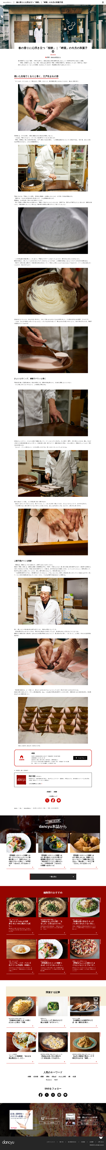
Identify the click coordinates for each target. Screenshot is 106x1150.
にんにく (49, 1079)
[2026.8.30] (85, 949)
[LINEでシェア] (59, 800)
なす (56, 1079)
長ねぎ (54, 1076)
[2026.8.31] (53, 1006)
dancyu (15, 808)
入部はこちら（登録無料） (49, 1122)
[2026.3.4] (85, 1042)
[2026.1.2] (53, 907)
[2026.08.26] (85, 843)
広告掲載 (83, 1141)
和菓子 (49, 791)
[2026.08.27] (53, 843)
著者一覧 (61, 1141)
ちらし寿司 (62, 1076)
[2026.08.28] (21, 843)
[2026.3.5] (53, 1042)
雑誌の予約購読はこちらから (87, 1123)
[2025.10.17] (21, 949)
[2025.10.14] (21, 1042)
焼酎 (29, 1076)
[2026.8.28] (21, 907)
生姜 (74, 1076)
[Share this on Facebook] (53, 800)
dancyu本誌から (56, 57)
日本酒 (35, 1076)
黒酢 (42, 1076)
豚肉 (47, 1076)
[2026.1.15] (21, 1006)
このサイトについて (50, 1141)
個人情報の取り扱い (72, 1141)
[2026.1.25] (85, 1006)
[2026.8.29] (85, 907)
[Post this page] (47, 800)
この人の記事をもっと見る (35, 783)
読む (21, 808)
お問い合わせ (101, 1141)
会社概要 (91, 1141)
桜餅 (55, 791)
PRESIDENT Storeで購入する (87, 1120)
